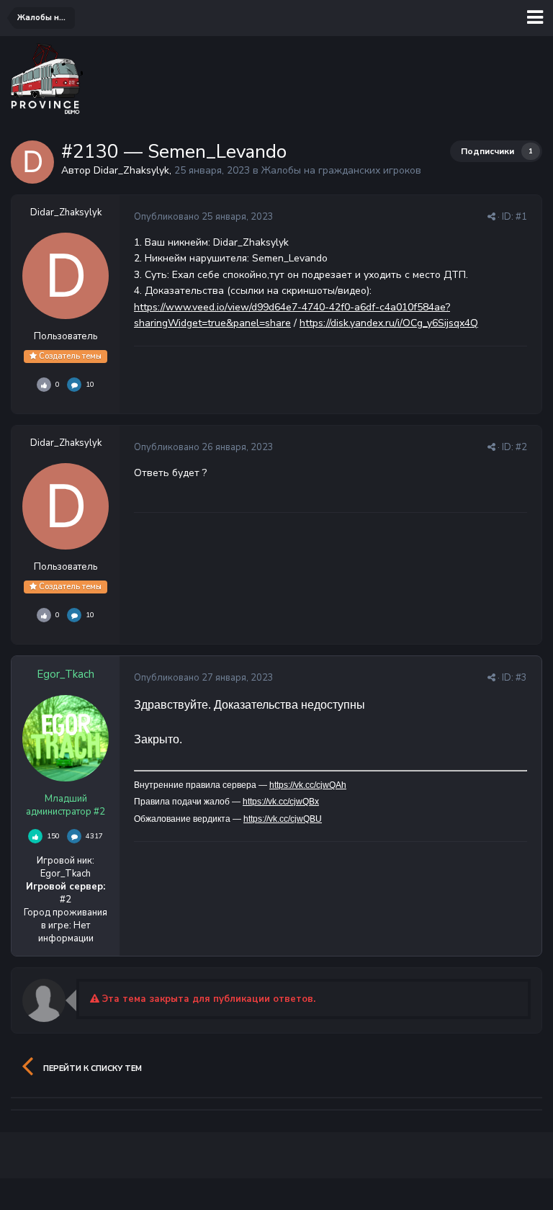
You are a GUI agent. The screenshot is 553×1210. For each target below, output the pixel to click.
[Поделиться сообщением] (491, 216)
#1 (521, 216)
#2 (521, 447)
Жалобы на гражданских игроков (341, 170)
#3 (521, 677)
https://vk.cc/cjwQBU (282, 819)
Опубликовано (204, 216)
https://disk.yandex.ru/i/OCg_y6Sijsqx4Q (389, 323)
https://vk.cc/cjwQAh (307, 785)
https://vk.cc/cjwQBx (281, 802)
